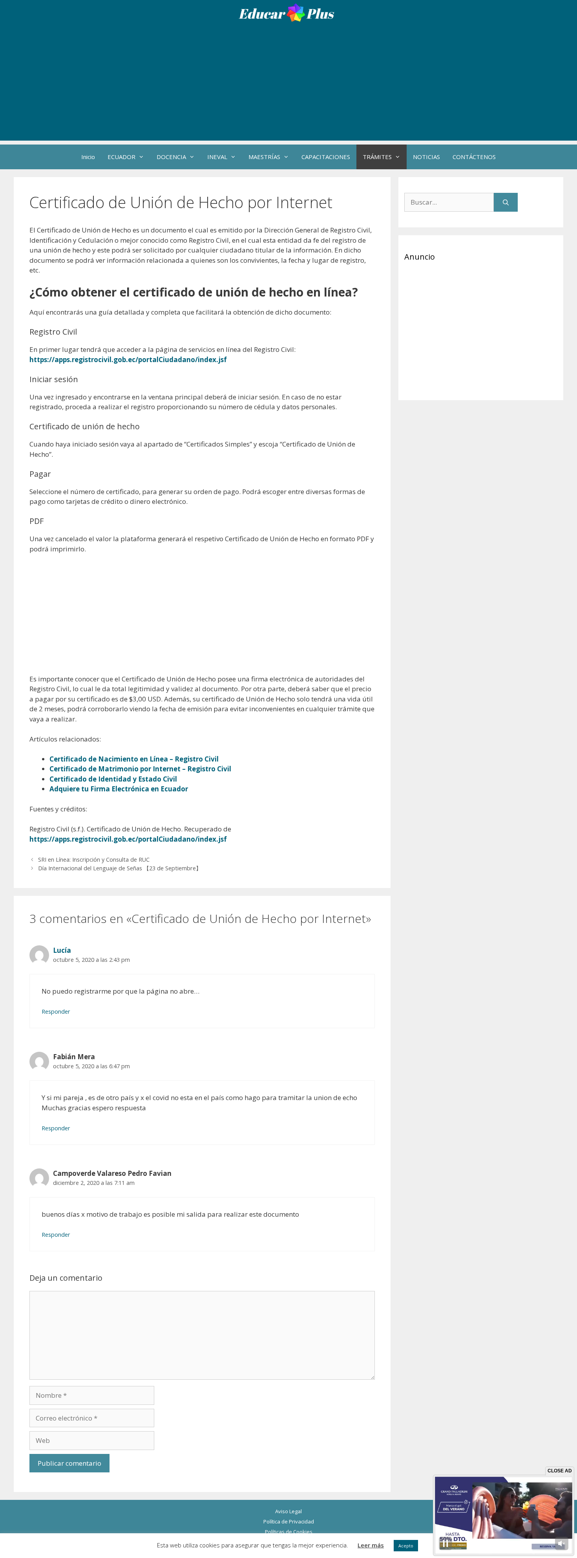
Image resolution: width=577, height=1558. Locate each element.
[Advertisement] (288, 86)
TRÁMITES (377, 157)
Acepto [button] (405, 1546)
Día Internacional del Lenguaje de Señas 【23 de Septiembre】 (119, 868)
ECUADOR (121, 157)
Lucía (62, 950)
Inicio (88, 157)
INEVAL (217, 157)
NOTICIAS (426, 157)
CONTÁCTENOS (474, 157)
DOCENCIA (171, 157)
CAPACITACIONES (325, 157)
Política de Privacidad (288, 1521)
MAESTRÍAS (264, 157)
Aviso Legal (288, 1511)
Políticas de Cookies (288, 1531)
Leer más (371, 1545)
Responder (56, 1011)
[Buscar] (506, 202)
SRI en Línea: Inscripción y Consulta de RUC (94, 859)
